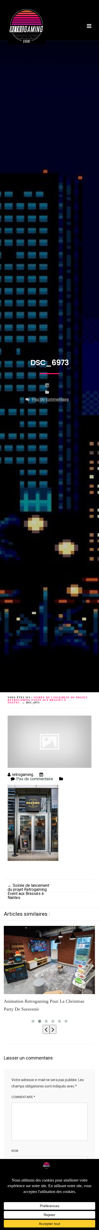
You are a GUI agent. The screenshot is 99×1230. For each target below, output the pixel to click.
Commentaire (23, 1097)
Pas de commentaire (50, 399)
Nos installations (67, 41)
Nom (14, 1151)
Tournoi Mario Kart (26, 45)
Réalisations (20, 49)
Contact (45, 49)
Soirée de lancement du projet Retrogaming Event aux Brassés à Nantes (28, 891)
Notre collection (65, 45)
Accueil (16, 41)
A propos (37, 41)
